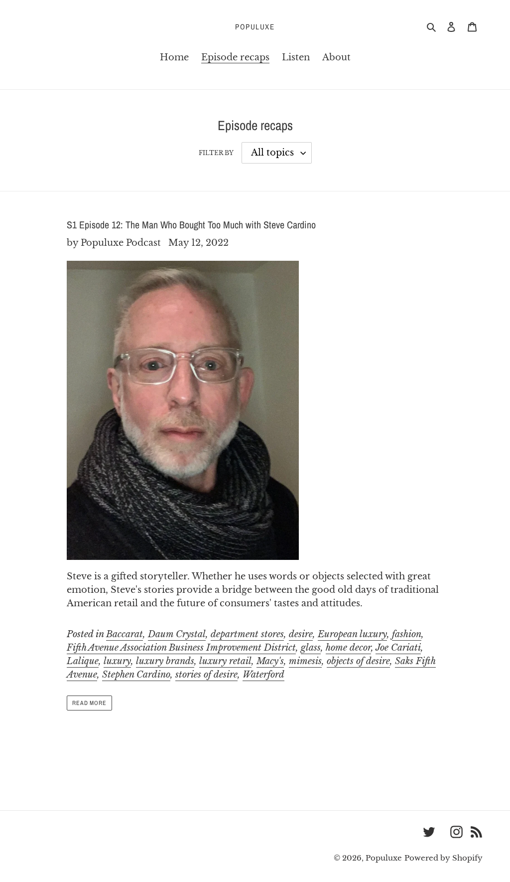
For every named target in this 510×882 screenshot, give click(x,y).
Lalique (83, 661)
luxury (117, 661)
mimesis (305, 661)
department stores (247, 634)
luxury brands (165, 661)
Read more (89, 703)
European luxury (352, 634)
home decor (348, 647)
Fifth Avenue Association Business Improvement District (181, 647)
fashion (406, 634)
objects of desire (358, 661)
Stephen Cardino (136, 674)
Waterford (263, 674)
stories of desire (206, 674)
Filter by (216, 153)
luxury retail (225, 661)
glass (311, 647)
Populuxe (254, 26)
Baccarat (124, 634)
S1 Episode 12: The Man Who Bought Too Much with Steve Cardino (191, 224)
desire (301, 634)
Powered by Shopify (443, 858)
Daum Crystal (177, 634)
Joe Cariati (398, 647)
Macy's (270, 661)
